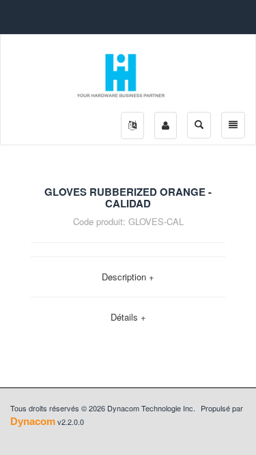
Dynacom (32, 421)
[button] (132, 125)
